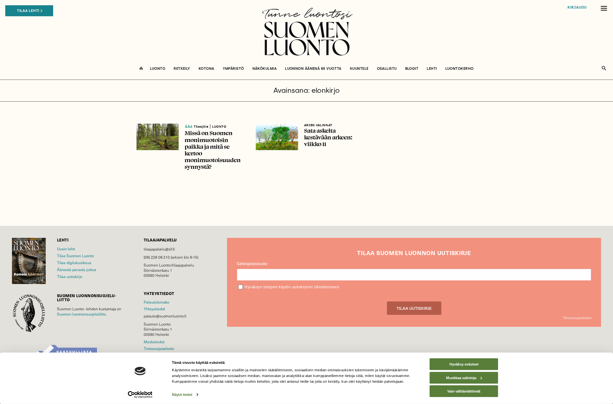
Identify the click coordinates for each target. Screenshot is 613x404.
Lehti (432, 69)
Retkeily (182, 69)
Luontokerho (459, 69)
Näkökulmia (264, 69)
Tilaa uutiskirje (69, 276)
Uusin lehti (66, 248)
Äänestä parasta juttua (76, 269)
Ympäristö (233, 69)
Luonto (157, 69)
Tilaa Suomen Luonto (75, 255)
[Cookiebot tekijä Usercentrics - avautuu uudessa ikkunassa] (140, 394)
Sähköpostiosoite (252, 264)
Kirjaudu (577, 7)
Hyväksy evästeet (463, 364)
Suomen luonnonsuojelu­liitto (81, 314)
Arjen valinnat (318, 125)
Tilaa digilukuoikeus (74, 262)
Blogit (412, 69)
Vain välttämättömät (463, 391)
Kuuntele (359, 69)
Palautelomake (156, 302)
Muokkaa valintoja (461, 378)
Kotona (206, 69)
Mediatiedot (154, 341)
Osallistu (387, 69)
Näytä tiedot (182, 395)
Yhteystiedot (154, 308)
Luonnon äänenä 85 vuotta (313, 69)
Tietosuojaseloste (159, 348)
